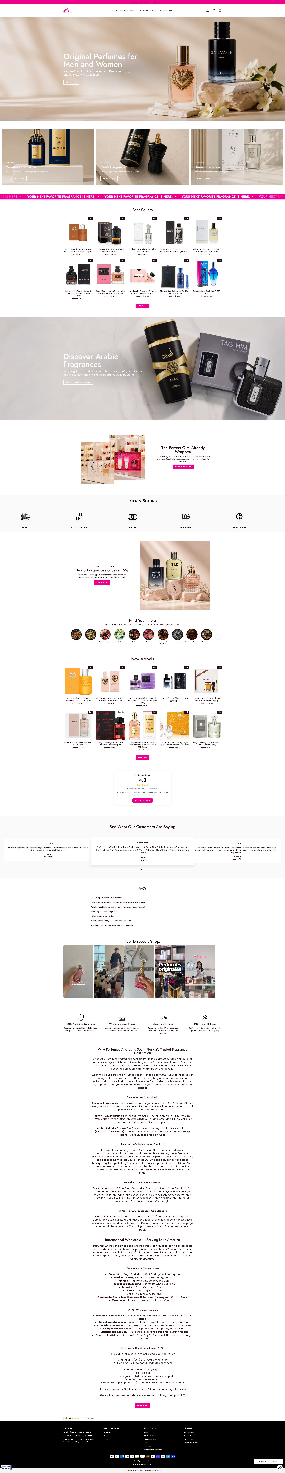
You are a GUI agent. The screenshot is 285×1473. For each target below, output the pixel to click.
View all (142, 306)
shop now (102, 583)
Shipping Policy (189, 1432)
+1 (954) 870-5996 (141, 1359)
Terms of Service (190, 1443)
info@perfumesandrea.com (149, 1363)
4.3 (125, 1470)
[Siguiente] (218, 636)
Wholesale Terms (150, 1439)
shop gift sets (183, 467)
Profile (106, 1439)
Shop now (142, 1405)
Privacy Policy (189, 1439)
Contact (107, 1436)
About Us (147, 1432)
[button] (6, 1467)
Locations (147, 1446)
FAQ (145, 1443)
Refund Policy (189, 1436)
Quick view (78, 244)
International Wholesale (153, 1450)
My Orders (108, 1432)
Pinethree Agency (146, 1464)
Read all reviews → (142, 800)
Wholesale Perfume (151, 1436)
